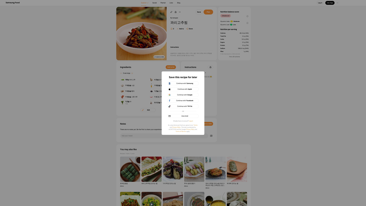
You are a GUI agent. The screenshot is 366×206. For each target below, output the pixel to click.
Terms (195, 125)
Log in (191, 121)
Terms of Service (181, 131)
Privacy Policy (176, 127)
